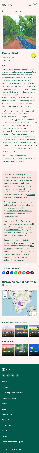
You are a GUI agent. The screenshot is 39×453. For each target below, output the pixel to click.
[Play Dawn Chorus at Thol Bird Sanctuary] (18, 329)
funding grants (9, 254)
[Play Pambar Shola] (33, 55)
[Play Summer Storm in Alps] (31, 348)
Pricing (6, 403)
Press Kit (7, 431)
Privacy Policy (9, 420)
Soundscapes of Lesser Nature (14, 158)
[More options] (36, 11)
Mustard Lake (10, 57)
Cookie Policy (9, 425)
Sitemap (7, 436)
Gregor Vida (32, 352)
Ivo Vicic (5, 352)
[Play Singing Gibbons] (18, 348)
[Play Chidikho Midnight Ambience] (31, 329)
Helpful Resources (11, 398)
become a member (13, 230)
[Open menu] (35, 5)
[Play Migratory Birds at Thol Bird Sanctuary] (4, 329)
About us (7, 382)
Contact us (8, 387)
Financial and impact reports (15, 442)
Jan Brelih (19, 352)
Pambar (5, 83)
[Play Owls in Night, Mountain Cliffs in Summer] (4, 348)
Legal (6, 409)
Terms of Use (9, 414)
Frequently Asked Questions (15, 393)
